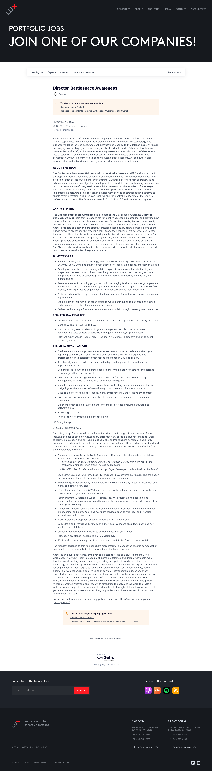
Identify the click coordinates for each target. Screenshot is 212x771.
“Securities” (198, 9)
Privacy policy (99, 665)
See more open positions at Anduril (106, 638)
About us (153, 9)
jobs (36, 72)
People (139, 9)
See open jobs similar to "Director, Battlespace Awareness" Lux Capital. (94, 111)
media (167, 9)
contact (181, 9)
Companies (123, 9)
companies (58, 72)
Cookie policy (113, 665)
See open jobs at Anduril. (72, 107)
